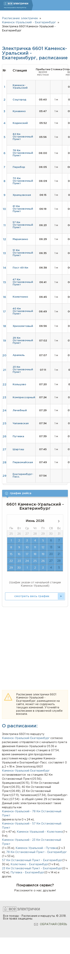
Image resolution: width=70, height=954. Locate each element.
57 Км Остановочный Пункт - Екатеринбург (32, 860)
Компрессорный (24, 397)
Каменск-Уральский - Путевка (36, 848)
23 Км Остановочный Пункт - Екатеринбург (32, 868)
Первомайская (23, 462)
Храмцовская (22, 195)
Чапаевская (21, 423)
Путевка (18, 436)
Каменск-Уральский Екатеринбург (26, 771)
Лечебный (20, 410)
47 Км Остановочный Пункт (23, 282)
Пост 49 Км (20, 268)
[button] (35, 493)
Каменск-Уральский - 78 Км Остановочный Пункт (31, 813)
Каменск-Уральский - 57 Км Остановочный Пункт (31, 826)
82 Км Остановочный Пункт (23, 136)
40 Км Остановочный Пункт (23, 311)
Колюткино (20, 297)
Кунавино (19, 111)
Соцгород (19, 100)
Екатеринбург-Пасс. (23, 475)
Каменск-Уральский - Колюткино (40, 832)
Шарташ (18, 449)
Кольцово (19, 384)
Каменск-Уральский (15, 738)
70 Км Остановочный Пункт (23, 181)
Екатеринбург (40, 738)
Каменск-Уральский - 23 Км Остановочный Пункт (31, 842)
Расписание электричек (20, 18)
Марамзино (20, 239)
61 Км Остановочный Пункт (23, 208)
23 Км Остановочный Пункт (23, 369)
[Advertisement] (35, 644)
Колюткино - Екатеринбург (29, 864)
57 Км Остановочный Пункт (23, 225)
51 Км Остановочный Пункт (23, 252)
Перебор (19, 167)
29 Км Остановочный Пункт (23, 340)
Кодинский (20, 123)
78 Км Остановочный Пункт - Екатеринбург (36, 852)
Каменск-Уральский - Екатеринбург (29, 22)
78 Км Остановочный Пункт (23, 153)
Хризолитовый (23, 326)
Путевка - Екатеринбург (27, 872)
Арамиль (19, 355)
